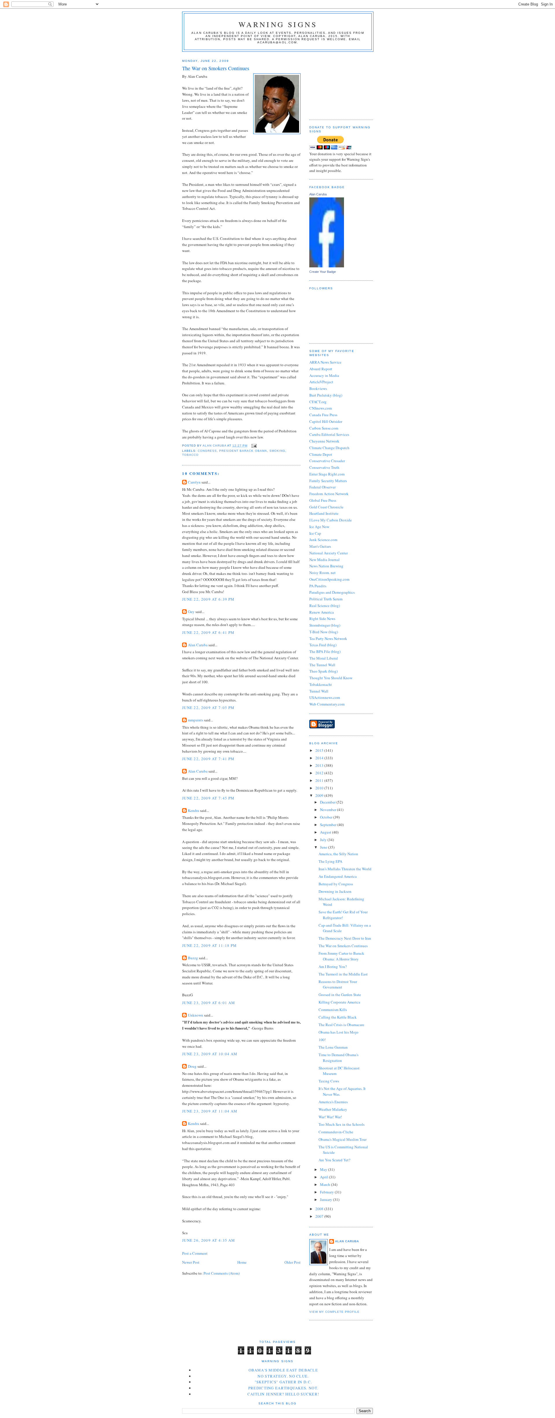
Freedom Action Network (329, 493)
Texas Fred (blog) (322, 644)
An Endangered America (338, 876)
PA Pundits (317, 585)
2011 (319, 780)
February (327, 1192)
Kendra (193, 810)
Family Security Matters (328, 480)
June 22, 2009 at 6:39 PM (208, 599)
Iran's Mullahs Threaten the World (345, 868)
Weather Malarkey (333, 1109)
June (324, 847)
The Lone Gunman (333, 1047)
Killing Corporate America (339, 1002)
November (328, 809)
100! (322, 1039)
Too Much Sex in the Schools (342, 1124)
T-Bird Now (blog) (323, 631)
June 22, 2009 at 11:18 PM (209, 945)
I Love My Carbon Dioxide (330, 520)
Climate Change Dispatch (329, 447)
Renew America (321, 612)
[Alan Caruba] (326, 266)
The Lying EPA (330, 861)
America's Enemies (333, 1101)
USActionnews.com (324, 697)
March (325, 1184)
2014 (319, 757)
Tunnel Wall (318, 691)
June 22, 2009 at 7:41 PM (208, 758)
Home (242, 1262)
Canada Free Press (323, 414)
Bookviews (318, 388)
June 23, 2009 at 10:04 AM (210, 1053)
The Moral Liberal (323, 658)
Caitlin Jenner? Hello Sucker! (283, 1394)
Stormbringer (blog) (324, 625)
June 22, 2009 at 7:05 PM (208, 707)
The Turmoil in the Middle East (343, 974)
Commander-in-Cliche (336, 1131)
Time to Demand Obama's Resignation (338, 1057)
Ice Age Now (319, 526)
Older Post (292, 1262)
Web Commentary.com (327, 704)
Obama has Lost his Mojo (338, 1032)
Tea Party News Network (328, 638)
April (324, 1177)
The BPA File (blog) (325, 651)
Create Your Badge (322, 271)
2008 (319, 1208)
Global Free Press (322, 500)
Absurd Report (320, 368)
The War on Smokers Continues (343, 945)
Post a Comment (195, 1253)
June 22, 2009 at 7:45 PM (208, 798)
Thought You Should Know (330, 677)
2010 (319, 788)
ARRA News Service (325, 362)
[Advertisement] (338, 83)
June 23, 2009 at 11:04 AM (210, 1111)
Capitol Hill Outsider (325, 421)
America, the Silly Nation (338, 853)
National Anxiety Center (328, 553)
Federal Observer (322, 487)
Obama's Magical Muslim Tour (343, 1139)
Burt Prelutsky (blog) (325, 395)
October (326, 817)
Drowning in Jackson (335, 891)
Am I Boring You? (333, 966)
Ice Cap (315, 533)
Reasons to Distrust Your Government (338, 984)
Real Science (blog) (324, 605)
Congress (207, 450)
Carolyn (194, 482)
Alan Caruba (198, 644)
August (326, 832)
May (324, 1169)
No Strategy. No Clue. (283, 1376)
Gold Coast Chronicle (326, 507)
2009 (319, 795)
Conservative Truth (324, 467)
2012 (319, 772)
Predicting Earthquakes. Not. (283, 1388)
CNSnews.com (320, 408)
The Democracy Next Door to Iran (345, 938)
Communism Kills (333, 1009)
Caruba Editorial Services (329, 434)
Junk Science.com (323, 539)
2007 (319, 1216)
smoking (277, 450)
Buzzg (193, 957)
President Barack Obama (243, 450)
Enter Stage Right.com (327, 474)
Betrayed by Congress (336, 883)
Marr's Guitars (320, 546)
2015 (319, 750)
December (328, 802)
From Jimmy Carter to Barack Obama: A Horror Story (341, 956)
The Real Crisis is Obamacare (341, 1024)
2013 (319, 765)
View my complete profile (334, 1311)
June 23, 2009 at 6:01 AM (208, 1002)
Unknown (195, 1015)
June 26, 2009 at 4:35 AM (208, 1240)
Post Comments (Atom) (222, 1273)
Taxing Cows (329, 1081)
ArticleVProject (321, 381)
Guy (191, 611)
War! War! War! (330, 1116)
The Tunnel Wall (322, 664)
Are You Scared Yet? (334, 1159)
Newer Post (190, 1262)
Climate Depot (320, 454)
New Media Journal (324, 559)
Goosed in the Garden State (340, 994)
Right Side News (322, 618)
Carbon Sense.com (323, 428)
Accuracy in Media (324, 375)
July (324, 839)
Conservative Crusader (327, 460)
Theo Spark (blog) (323, 671)
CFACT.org (318, 401)
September (328, 824)
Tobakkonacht (320, 684)
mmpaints (195, 720)
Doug (192, 1066)
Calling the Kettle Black (338, 1017)
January (326, 1199)
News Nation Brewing (326, 566)
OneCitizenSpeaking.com (329, 579)
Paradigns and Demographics (332, 592)
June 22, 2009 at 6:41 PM (208, 632)
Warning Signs (277, 24)
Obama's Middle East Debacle (283, 1370)
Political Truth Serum (326, 598)
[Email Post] (254, 445)
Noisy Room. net (322, 572)
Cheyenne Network (324, 441)
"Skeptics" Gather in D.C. (283, 1381)
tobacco (190, 454)
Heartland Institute (323, 513)
